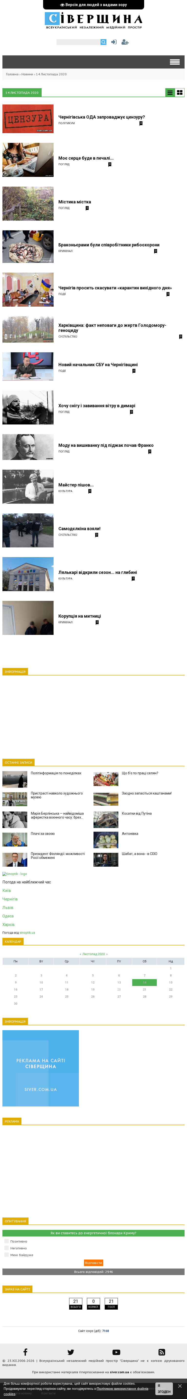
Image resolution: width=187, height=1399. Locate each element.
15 (170, 982)
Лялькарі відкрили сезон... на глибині (97, 572)
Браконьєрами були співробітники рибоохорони (108, 244)
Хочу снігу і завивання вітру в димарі (96, 405)
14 (144, 982)
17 (41, 989)
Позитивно (18, 1241)
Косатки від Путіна (137, 813)
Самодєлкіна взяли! (79, 528)
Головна (12, 74)
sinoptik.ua (27, 932)
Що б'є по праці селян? (140, 773)
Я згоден (164, 1389)
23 (15, 996)
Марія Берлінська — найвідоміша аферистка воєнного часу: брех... (57, 815)
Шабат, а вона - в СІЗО (139, 854)
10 (41, 982)
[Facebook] (25, 1354)
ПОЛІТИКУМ (66, 123)
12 (92, 982)
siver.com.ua (119, 1372)
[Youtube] (116, 1354)
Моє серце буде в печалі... (86, 158)
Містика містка (74, 201)
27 (119, 996)
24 (41, 996)
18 (66, 989)
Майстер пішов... (76, 484)
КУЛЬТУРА (65, 491)
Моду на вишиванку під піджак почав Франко (106, 445)
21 (144, 989)
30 (15, 1003)
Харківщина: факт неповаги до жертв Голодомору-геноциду (112, 328)
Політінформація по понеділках (56, 773)
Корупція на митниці (79, 616)
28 (144, 996)
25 (66, 996)
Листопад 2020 (94, 954)
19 (92, 989)
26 (92, 996)
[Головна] (93, 26)
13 (119, 982)
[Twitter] (71, 1354)
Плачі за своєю (43, 834)
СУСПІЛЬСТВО (67, 336)
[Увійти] (113, 43)
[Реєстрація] (125, 43)
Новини (27, 74)
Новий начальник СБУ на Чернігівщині (98, 364)
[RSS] (162, 1354)
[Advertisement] (93, 714)
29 (170, 996)
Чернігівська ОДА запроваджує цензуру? (101, 117)
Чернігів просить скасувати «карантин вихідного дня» (115, 287)
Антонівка (130, 834)
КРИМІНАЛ (65, 251)
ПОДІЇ (62, 294)
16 (15, 989)
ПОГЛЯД (63, 164)
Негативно (18, 1248)
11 (66, 982)
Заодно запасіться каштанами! (147, 793)
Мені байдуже (21, 1255)
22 (170, 989)
